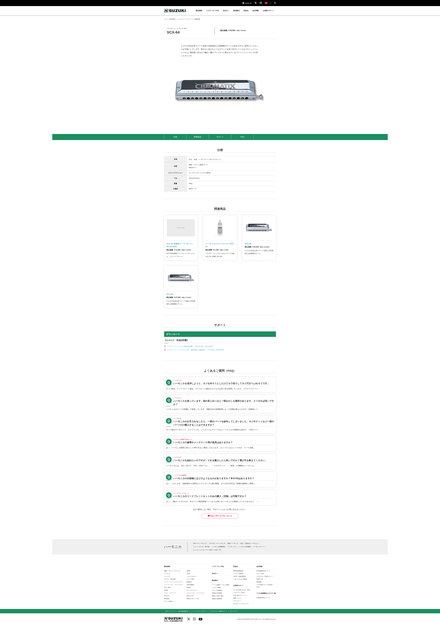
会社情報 (255, 10)
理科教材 (189, 582)
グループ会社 (260, 573)
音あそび (166, 595)
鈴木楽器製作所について (263, 571)
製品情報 (199, 10)
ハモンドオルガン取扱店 (240, 579)
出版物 (188, 587)
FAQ (242, 137)
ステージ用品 (190, 579)
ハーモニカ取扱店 (238, 573)
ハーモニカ (167, 573)
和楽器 (188, 571)
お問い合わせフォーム (239, 595)
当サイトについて (170, 611)
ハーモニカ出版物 (245, 546)
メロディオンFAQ (212, 10)
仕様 (175, 137)
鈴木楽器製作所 (175, 11)
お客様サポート (268, 10)
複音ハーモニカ (233, 543)
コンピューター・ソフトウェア (195, 593)
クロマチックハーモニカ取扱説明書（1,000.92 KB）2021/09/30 (189, 346)
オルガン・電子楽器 (169, 579)
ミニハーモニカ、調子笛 (201, 546)
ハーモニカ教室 (216, 587)
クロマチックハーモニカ (217, 543)
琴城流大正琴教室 (217, 593)
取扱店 (246, 10)
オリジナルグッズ (192, 590)
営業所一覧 (259, 579)
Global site (248, 3)
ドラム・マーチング (169, 593)
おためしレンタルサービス (240, 603)
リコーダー (167, 576)
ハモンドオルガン (192, 576)
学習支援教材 (190, 584)
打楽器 (166, 590)
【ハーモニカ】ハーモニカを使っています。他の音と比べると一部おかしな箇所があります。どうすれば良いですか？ (220, 404)
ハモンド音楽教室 (217, 590)
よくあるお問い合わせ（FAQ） (242, 590)
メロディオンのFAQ (239, 592)
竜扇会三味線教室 (217, 598)
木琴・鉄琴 (167, 587)
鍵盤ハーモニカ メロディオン (172, 571)
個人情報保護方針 (183, 611)
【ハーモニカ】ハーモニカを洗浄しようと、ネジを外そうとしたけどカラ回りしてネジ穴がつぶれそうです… (220, 384)
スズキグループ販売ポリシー (264, 576)
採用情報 (258, 582)
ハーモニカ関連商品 (218, 546)
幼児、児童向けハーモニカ (249, 543)
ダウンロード (237, 601)
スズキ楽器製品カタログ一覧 (266, 593)
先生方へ (226, 10)
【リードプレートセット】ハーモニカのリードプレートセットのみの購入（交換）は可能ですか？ (220, 497)
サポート (220, 137)
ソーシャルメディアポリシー (199, 611)
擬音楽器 (166, 598)
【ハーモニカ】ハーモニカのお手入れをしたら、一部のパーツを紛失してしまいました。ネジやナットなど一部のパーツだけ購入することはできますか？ (220, 424)
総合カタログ (190, 595)
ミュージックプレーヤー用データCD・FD (207, 550)
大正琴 (188, 573)
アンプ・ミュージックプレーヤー (173, 582)
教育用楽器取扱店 (238, 571)
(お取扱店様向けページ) (263, 597)
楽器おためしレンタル (193, 598)
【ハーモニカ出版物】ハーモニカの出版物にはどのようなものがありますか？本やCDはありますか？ (220, 479)
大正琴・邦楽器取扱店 (239, 576)
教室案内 (236, 10)
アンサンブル (231, 546)
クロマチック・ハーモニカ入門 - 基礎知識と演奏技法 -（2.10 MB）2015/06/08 (195, 350)
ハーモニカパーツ (259, 546)
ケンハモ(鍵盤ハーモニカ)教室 (220, 584)
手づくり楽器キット (169, 601)
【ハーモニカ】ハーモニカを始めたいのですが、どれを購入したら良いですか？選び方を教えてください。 (220, 461)
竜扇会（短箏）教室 (217, 596)
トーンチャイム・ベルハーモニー (173, 584)
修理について (237, 598)
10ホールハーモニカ (200, 543)
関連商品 (197, 137)
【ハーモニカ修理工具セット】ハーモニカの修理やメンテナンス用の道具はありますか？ (220, 443)
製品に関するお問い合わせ (221, 516)
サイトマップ (233, 611)
